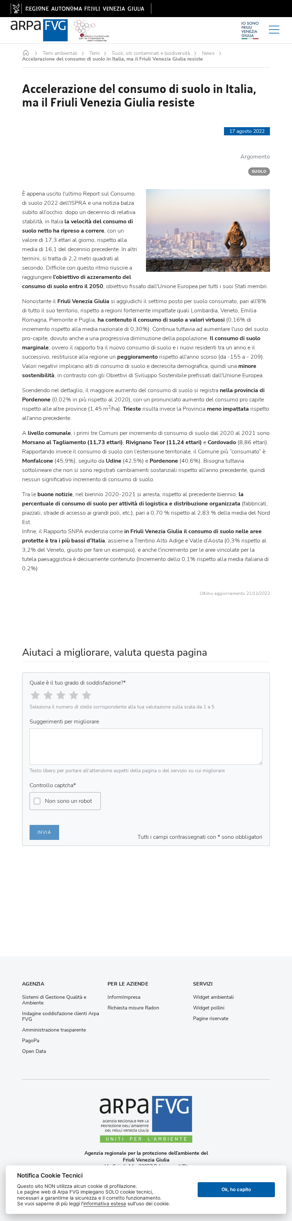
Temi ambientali (60, 53)
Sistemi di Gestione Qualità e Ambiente (54, 1000)
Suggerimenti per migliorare (64, 722)
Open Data (34, 1051)
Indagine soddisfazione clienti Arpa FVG (60, 1016)
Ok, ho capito (236, 1189)
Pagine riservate (210, 1019)
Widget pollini (208, 1008)
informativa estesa (104, 1203)
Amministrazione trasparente (54, 1030)
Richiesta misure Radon (133, 1008)
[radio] (35, 695)
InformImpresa (124, 997)
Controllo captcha (53, 785)
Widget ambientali (213, 997)
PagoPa (30, 1041)
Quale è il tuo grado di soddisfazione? (78, 683)
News (208, 53)
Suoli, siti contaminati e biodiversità (151, 53)
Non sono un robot (68, 801)
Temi (94, 53)
